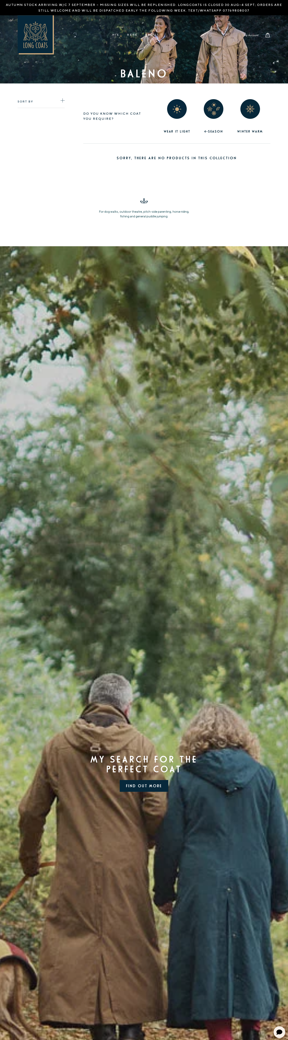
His (115, 34)
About (152, 34)
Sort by (25, 101)
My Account (251, 35)
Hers (132, 34)
